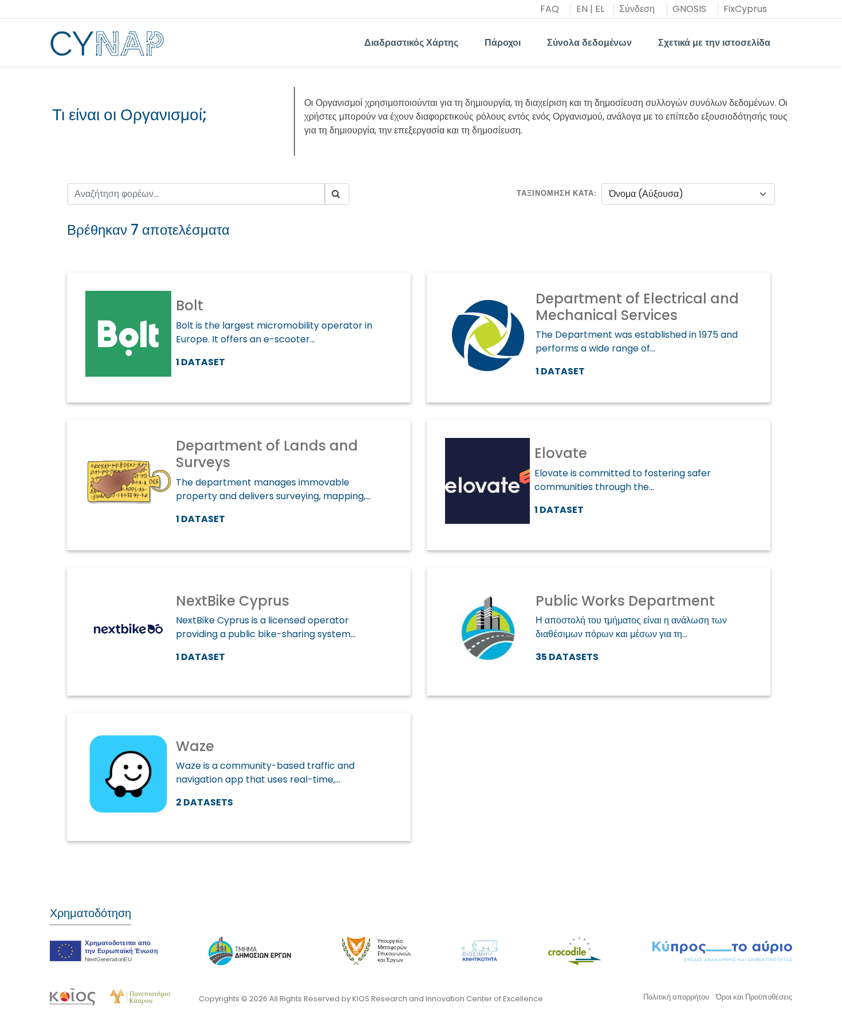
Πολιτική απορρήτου (676, 997)
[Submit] (336, 194)
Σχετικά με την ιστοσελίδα (714, 42)
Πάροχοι (503, 42)
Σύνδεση (637, 8)
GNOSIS (689, 8)
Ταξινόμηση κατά (555, 193)
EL (599, 8)
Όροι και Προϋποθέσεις (754, 997)
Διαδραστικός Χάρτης (411, 42)
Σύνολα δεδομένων (589, 42)
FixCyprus (745, 8)
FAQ (549, 8)
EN (582, 8)
